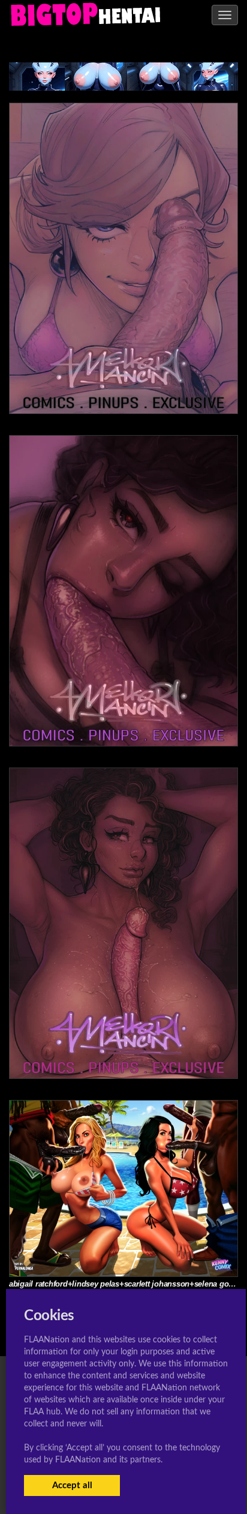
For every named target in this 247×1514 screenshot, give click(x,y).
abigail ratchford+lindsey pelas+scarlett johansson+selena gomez (126, 1283)
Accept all (72, 1485)
